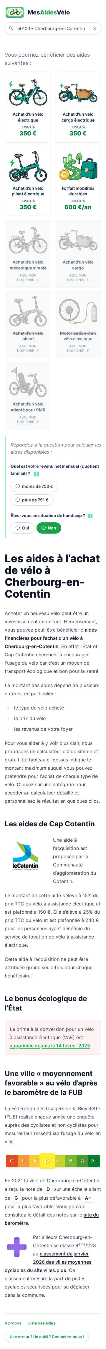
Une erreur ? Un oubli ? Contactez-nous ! (47, 1337)
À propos (13, 1323)
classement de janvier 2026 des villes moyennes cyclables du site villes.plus (48, 1262)
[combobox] (57, 28)
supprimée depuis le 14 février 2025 (50, 1046)
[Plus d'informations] (36, 473)
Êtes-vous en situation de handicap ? (48, 515)
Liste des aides (41, 1323)
